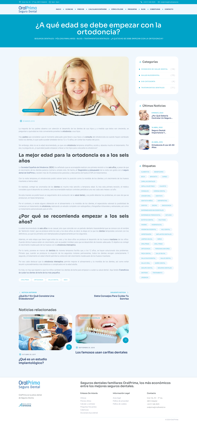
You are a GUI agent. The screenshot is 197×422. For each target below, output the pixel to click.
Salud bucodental (150, 75)
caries (164, 176)
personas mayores (162, 249)
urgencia (144, 277)
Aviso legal (117, 398)
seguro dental (147, 268)
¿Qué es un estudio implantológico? (33, 361)
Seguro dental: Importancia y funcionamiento (159, 131)
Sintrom (144, 273)
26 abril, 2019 (157, 142)
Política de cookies (120, 404)
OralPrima (25, 280)
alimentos (145, 172)
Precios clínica (85, 401)
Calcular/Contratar (98, 9)
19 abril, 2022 (157, 127)
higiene (144, 225)
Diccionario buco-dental (89, 413)
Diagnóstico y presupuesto (88, 170)
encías (154, 205)
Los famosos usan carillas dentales (101, 352)
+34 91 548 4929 (149, 2)
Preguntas (132, 9)
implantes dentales (163, 234)
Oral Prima (158, 244)
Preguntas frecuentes (88, 407)
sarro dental (160, 263)
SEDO (65, 280)
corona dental (159, 191)
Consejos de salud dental (154, 69)
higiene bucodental (148, 229)
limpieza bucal (146, 239)
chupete (163, 186)
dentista (159, 196)
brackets (153, 176)
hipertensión (146, 234)
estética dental (147, 220)
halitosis (162, 220)
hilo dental (165, 229)
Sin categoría (148, 81)
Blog (143, 9)
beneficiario (158, 172)
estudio (169, 215)
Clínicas (69, 9)
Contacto (169, 9)
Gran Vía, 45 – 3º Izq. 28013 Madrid (34, 2)
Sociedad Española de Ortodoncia (34, 167)
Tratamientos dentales (33, 110)
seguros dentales (165, 268)
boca (143, 176)
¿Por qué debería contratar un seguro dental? (161, 117)
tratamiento (157, 273)
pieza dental (146, 253)
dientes (144, 205)
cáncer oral (146, 196)
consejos (145, 191)
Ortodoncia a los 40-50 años (163, 146)
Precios (80, 9)
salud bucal (160, 253)
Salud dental (53, 280)
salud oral (145, 263)
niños (159, 239)
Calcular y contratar (87, 404)
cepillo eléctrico (148, 186)
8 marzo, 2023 (157, 113)
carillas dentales (148, 181)
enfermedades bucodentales (152, 210)
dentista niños (147, 201)
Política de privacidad (120, 401)
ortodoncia (38, 280)
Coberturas (155, 9)
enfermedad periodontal (151, 215)
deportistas (162, 201)
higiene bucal (157, 225)
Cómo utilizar (117, 9)
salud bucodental (148, 258)
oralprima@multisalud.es (169, 2)
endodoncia (166, 205)
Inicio (58, 9)
